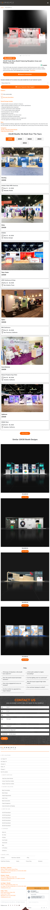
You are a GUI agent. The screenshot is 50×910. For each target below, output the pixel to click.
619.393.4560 (22, 871)
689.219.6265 (21, 878)
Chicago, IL (3, 769)
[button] (20, 55)
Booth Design (5, 793)
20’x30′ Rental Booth (6, 820)
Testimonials (4, 842)
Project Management (6, 803)
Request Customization (25, 74)
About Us (4, 832)
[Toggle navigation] (47, 3)
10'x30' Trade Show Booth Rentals (9, 129)
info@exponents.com (6, 872)
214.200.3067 (12, 895)
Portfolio (4, 837)
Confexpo (3, 857)
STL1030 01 (25, 656)
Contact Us (4, 850)
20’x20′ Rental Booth (6, 817)
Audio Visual (4, 798)
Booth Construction (6, 800)
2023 (39, 139)
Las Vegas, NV (4, 758)
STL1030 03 (25, 494)
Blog (3, 845)
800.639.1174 (14, 871)
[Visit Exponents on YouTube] (19, 905)
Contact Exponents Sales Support (25, 87)
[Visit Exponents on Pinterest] (14, 905)
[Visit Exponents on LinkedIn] (16, 905)
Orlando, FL (3, 764)
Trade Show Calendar (15, 857)
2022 (25, 143)
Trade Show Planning (5, 861)
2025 (20, 139)
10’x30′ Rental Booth (6, 815)
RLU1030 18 (25, 602)
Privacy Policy (29, 861)
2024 (30, 139)
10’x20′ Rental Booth (6, 812)
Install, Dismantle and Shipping (8, 806)
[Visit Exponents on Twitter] (12, 905)
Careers (17, 861)
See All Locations (4, 772)
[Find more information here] (38, 898)
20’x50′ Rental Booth (6, 823)
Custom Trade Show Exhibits (8, 781)
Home (2, 7)
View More (25, 433)
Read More (32, 70)
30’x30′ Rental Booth (6, 825)
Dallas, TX (3, 766)
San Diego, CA (4, 761)
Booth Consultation (6, 790)
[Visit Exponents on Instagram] (10, 905)
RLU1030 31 (25, 548)
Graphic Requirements (6, 795)
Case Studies (4, 840)
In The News (4, 848)
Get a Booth (25, 497)
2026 (10, 139)
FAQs (28, 857)
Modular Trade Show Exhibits (8, 783)
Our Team (4, 834)
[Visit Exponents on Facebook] (8, 905)
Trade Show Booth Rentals (7, 131)
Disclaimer (40, 861)
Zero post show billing (8, 97)
